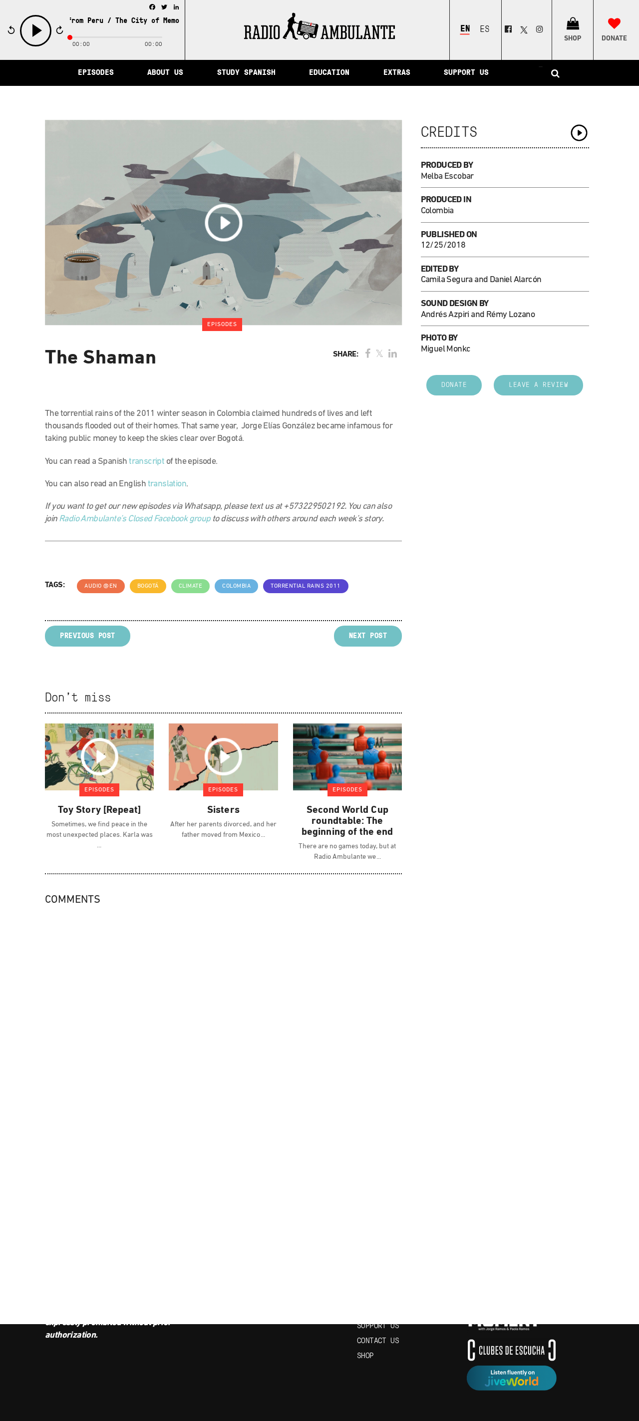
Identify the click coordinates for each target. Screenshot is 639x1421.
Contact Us (378, 1341)
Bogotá (148, 586)
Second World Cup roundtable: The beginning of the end (347, 821)
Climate (191, 586)
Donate (454, 385)
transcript (146, 461)
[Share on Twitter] (379, 354)
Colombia (236, 586)
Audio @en (100, 586)
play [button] (36, 45)
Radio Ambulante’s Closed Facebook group (135, 519)
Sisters (223, 810)
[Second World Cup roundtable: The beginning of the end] (347, 756)
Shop (365, 1356)
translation (167, 484)
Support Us (378, 1326)
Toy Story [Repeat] (99, 810)
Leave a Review (538, 385)
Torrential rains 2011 (306, 586)
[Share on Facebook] (367, 354)
